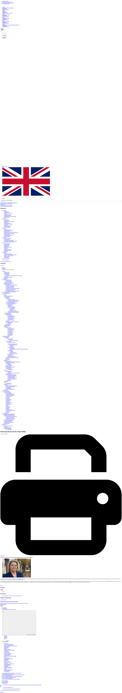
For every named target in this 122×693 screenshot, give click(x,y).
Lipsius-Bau (8, 403)
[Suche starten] (10, 201)
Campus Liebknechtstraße (10, 395)
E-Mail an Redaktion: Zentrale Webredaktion (9, 609)
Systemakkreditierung (9, 322)
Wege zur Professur (9, 281)
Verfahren (9, 323)
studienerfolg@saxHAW (11, 356)
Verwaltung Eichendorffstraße (10, 410)
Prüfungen (5, 648)
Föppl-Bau (7, 398)
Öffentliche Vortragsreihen (8, 212)
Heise (3, 591)
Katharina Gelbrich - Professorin (11, 289)
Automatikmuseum (9, 393)
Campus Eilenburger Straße (10, 394)
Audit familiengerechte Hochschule (13, 311)
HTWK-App (12, 345)
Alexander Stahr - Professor (10, 286)
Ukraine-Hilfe (6, 276)
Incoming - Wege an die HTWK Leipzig (10, 254)
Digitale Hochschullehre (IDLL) (9, 663)
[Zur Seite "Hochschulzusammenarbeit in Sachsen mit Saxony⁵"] (7, 678)
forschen (3, 228)
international (4, 252)
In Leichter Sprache (9, 429)
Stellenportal (6, 251)
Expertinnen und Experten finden (9, 415)
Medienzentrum (8, 404)
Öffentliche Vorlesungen (8, 667)
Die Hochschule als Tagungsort (9, 240)
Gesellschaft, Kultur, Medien (10, 418)
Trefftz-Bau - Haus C (9, 409)
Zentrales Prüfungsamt (7, 654)
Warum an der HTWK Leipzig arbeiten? (10, 291)
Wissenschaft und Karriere (8, 282)
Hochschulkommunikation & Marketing (10, 216)
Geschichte (6, 326)
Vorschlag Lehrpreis (13, 352)
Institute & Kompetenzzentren (8, 230)
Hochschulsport (6, 245)
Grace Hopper (10, 330)
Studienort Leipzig (7, 243)
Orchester (5, 247)
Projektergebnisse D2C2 (13, 343)
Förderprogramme (7, 231)
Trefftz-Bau (8, 408)
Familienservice (10, 304)
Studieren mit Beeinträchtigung (12, 302)
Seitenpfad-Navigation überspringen (5, 261)
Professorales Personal (7, 279)
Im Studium (6, 224)
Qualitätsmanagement (7, 313)
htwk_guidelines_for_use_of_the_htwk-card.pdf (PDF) (10, 595)
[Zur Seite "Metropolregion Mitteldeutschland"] (9, 677)
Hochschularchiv (8, 363)
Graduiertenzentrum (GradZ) (8, 669)
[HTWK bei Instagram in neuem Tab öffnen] (5, 680)
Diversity (7, 297)
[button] (4, 34)
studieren (3, 218)
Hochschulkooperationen (8, 253)
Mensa (7, 405)
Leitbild (5, 295)
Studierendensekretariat (11, 376)
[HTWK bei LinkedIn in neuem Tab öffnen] (5, 681)
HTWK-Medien (6, 217)
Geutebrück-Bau (8, 399)
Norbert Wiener (10, 334)
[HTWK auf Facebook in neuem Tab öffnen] (5, 682)
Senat (5, 382)
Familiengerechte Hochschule (10, 303)
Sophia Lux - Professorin (10, 285)
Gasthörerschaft (6, 293)
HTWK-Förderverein (7, 670)
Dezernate (5, 370)
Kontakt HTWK (4, 166)
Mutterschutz (10, 305)
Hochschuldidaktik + (7, 664)
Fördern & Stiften (6, 239)
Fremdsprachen (6, 246)
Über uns (5, 213)
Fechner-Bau (8, 397)
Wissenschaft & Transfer (8, 238)
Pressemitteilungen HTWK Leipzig (9, 414)
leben (3, 242)
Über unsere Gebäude (7, 392)
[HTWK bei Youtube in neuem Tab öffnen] (4, 683)
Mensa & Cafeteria (7, 244)
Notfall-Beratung (12, 308)
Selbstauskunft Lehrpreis (13, 353)
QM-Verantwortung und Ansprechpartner (12, 321)
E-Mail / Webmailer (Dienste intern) (9, 650)
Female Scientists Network (14, 340)
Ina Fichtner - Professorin (10, 287)
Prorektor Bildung (9, 341)
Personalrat (6, 384)
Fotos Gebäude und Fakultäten (8, 422)
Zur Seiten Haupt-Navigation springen (8, 2)
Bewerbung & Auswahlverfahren (9, 221)
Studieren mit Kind (11, 306)
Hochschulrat (6, 381)
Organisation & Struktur (7, 214)
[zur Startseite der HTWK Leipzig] (6, 205)
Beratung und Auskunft (11, 299)
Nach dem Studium (7, 226)
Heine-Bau (7, 401)
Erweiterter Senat (8, 383)
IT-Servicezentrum (9, 368)
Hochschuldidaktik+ (11, 347)
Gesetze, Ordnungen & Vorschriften (11, 385)
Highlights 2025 (6, 272)
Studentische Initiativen (7, 249)
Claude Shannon (10, 333)
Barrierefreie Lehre (11, 355)
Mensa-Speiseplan (7, 646)
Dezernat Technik (8, 380)
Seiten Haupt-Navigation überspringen (6, 206)
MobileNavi (2, 692)
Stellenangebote (6, 659)
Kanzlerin (7, 358)
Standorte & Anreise (7, 649)
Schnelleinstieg (4, 37)
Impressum (5, 426)
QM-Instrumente (8, 314)
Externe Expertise (10, 317)
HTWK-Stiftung (6, 671)
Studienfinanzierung (7, 223)
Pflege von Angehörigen (11, 307)
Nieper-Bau (8, 406)
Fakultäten (5, 360)
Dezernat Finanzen (9, 371)
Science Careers (10, 339)
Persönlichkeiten (8, 327)
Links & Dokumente (13, 310)
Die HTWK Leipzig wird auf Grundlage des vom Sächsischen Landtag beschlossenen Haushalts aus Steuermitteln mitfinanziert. (22, 684)
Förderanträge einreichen (11, 342)
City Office (7, 396)
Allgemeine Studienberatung (12, 375)
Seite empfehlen (4, 608)
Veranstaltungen (6, 257)
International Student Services (12, 377)
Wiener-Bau (8, 411)
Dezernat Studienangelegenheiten (11, 374)
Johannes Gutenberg (11, 329)
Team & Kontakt (10, 369)
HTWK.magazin (6, 273)
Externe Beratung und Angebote (13, 301)
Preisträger (11, 351)
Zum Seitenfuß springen (6, 3)
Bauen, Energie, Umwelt (10, 417)
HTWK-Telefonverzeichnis (8, 425)
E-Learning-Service (11, 354)
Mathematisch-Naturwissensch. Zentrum (10, 656)
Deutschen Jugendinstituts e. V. (22, 578)
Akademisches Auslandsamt (10, 362)
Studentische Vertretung (7, 250)
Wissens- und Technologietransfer (9, 233)
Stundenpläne (6, 647)
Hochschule (4, 210)
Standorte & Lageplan (7, 215)
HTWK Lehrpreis (10, 350)
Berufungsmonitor (9, 280)
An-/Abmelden (6, 259)
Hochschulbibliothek (9, 365)
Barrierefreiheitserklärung (8, 428)
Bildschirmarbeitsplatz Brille (10, 389)
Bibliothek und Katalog (7, 653)
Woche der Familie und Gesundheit (13, 312)
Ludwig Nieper (10, 332)
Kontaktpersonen (6, 258)
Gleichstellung (8, 298)
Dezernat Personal (9, 373)
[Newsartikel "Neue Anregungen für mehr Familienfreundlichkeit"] (13, 674)
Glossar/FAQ (8, 324)
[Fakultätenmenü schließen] (2, 29)
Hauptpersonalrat (8, 387)
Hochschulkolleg (8, 367)
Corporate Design (7, 423)
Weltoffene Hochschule (7, 325)
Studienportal (6, 666)
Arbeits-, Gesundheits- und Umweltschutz (10, 645)
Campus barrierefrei (7, 391)
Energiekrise (6, 278)
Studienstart (6, 222)
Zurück (1, 585)
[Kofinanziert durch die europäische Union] (8, 687)
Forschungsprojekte (7, 234)
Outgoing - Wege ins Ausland (8, 255)
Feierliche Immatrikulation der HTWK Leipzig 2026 (14, 275)
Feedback (7, 320)
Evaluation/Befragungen (11, 316)
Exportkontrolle (10, 338)
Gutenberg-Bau (8, 400)
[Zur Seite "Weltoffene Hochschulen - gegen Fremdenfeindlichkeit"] (12, 676)
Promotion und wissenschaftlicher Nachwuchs (11, 232)
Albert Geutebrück (11, 328)
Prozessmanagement (11, 315)
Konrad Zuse (10, 335)
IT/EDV (9, 379)
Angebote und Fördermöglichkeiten (13, 300)
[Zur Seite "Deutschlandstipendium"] (7, 675)
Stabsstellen (8, 359)
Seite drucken (4, 607)
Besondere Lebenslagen (7, 225)
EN (50, 195)
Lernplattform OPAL (7, 665)
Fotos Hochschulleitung (7, 421)
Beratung (11, 349)
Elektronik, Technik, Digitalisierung (11, 416)
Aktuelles (5, 211)
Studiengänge (6, 219)
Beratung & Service (7, 227)
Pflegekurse (11, 309)
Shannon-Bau (8, 407)
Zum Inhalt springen (5, 1)
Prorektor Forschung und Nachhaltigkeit (12, 357)
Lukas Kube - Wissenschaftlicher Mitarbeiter (12, 288)
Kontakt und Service (7, 236)
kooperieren (4, 237)
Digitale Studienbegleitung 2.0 (12, 344)
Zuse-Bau (7, 412)
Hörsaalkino (6, 248)
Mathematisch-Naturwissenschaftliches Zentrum (13, 361)
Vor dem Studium (6, 220)
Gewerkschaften (8, 388)
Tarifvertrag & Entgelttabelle (10, 386)
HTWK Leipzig (2, 204)
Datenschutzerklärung (7, 427)
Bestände (9, 364)
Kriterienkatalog (10, 319)
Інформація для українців (8, 277)
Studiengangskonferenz (11, 318)
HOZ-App (11, 346)
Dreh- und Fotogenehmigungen (9, 420)
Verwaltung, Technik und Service (9, 283)
